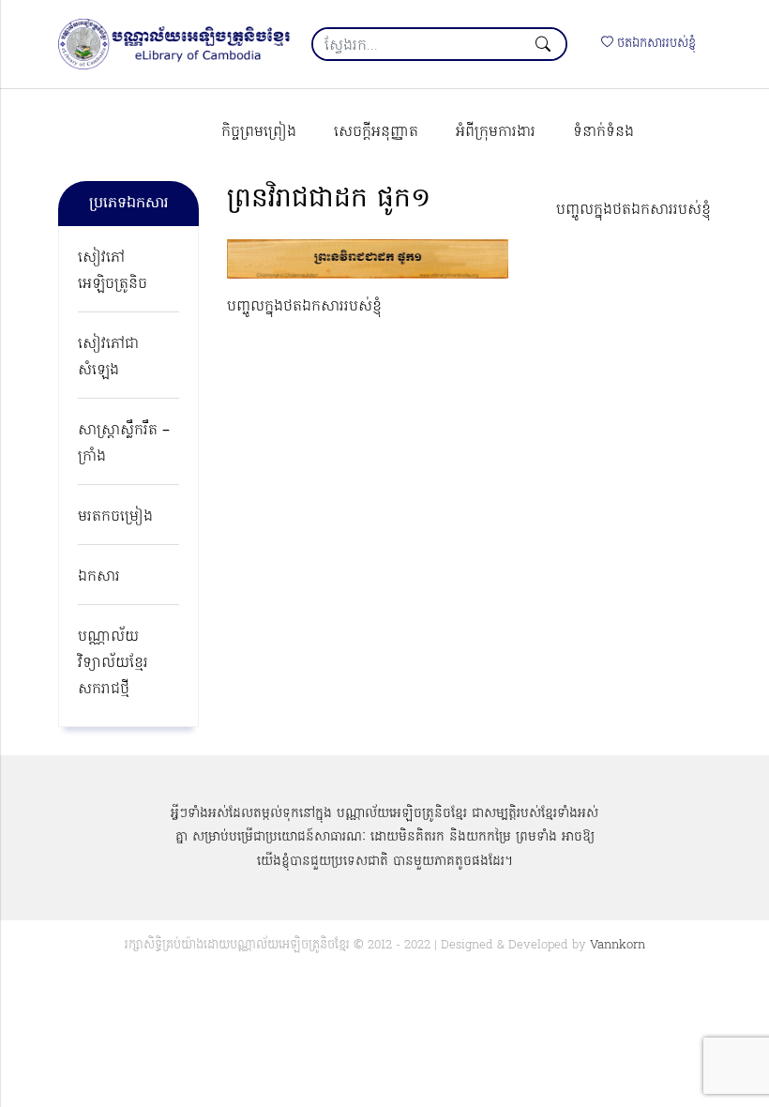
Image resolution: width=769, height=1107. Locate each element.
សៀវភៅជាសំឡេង (108, 357)
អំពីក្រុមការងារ (495, 132)
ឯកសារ (99, 577)
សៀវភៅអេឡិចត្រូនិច (112, 271)
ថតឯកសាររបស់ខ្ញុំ (654, 44)
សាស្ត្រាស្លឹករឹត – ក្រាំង (124, 443)
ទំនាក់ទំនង (603, 132)
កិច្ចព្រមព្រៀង (258, 132)
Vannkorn (617, 945)
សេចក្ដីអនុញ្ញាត (376, 132)
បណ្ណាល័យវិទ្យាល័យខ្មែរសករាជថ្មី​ (113, 663)
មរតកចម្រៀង (115, 517)
